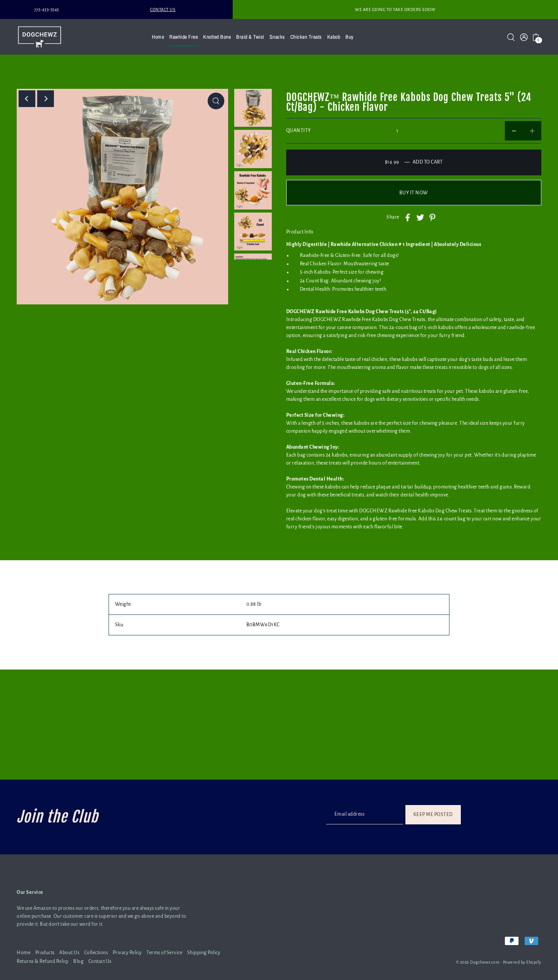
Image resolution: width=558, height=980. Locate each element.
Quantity (298, 130)
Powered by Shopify (522, 962)
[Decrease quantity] (514, 130)
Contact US (162, 9)
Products (45, 952)
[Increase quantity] (532, 130)
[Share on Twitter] (420, 217)
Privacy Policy (127, 952)
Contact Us (100, 961)
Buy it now (413, 192)
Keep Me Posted (433, 814)
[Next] (45, 98)
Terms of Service (164, 952)
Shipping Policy (204, 952)
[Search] (510, 37)
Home (23, 952)
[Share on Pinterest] (432, 217)
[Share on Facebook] (407, 217)
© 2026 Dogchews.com (478, 962)
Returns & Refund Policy (43, 961)
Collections (96, 952)
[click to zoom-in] (216, 101)
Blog (78, 961)
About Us (69, 952)
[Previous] (27, 98)
